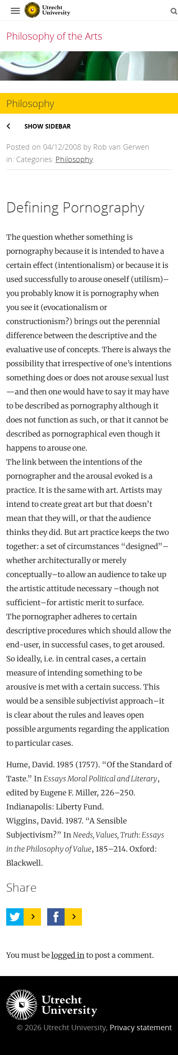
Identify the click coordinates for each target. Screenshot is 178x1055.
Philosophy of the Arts (54, 36)
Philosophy (74, 159)
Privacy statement (141, 1027)
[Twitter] (15, 917)
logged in (67, 955)
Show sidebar (47, 126)
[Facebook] (56, 917)
